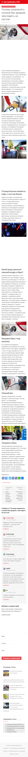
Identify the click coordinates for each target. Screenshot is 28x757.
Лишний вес (10, 730)
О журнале (6, 748)
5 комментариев (6, 482)
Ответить (6, 529)
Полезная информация (8, 6)
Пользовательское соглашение (16, 751)
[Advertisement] (14, 55)
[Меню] (2, 2)
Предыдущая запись (8, 494)
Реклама (5, 751)
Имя (3, 636)
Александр (10, 518)
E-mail (4, 643)
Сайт (3, 650)
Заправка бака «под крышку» (16, 728)
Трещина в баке (12, 731)
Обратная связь (14, 754)
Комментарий (6, 615)
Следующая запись (19, 494)
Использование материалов (17, 748)
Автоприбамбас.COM (12, 2)
